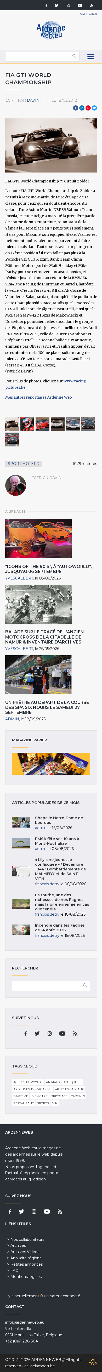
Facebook (75, 108)
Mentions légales (26, 1276)
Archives (18, 1245)
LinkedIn (81, 108)
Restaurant (23, 1103)
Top (93, 1364)
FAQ (14, 1270)
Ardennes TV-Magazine (32, 1089)
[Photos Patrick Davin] (12, 424)
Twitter (94, 108)
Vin (55, 1103)
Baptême (20, 1096)
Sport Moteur (23, 463)
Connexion (88, 13)
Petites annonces (26, 1264)
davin (33, 100)
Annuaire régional (26, 1258)
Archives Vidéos (24, 1251)
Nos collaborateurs (27, 1239)
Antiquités (72, 1082)
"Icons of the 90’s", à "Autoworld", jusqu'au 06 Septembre (48, 569)
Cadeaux (78, 1096)
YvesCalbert (19, 578)
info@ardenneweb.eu (24, 1322)
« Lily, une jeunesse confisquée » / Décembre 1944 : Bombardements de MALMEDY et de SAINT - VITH (60, 869)
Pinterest (88, 108)
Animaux (53, 1082)
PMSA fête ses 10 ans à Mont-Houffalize (57, 841)
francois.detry (47, 884)
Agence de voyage (28, 1082)
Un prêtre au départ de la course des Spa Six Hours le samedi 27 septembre (47, 707)
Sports (43, 1103)
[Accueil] (51, 39)
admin (12, 719)
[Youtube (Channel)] (80, 6)
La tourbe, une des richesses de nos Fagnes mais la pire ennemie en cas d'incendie (62, 902)
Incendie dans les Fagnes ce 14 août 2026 (60, 927)
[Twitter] (56, 6)
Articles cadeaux (69, 1089)
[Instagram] (68, 6)
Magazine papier (51, 764)
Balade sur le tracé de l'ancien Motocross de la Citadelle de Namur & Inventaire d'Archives (44, 636)
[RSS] (91, 6)
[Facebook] (46, 6)
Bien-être (39, 1096)
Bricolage (59, 1096)
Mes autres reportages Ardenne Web (38, 397)
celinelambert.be (39, 1366)
